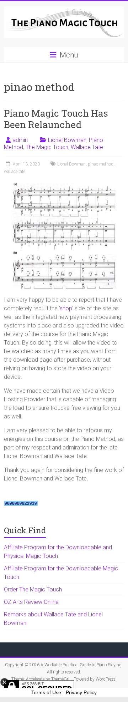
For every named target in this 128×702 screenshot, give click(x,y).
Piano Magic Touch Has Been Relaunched (56, 119)
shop (66, 308)
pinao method (100, 164)
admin (20, 140)
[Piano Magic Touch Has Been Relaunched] (63, 185)
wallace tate (14, 171)
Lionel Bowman (67, 140)
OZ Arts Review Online (31, 602)
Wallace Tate (87, 147)
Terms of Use (46, 692)
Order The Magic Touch (33, 589)
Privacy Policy (81, 692)
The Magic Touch (47, 147)
